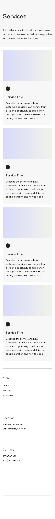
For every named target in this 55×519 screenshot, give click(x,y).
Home (6, 385)
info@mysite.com (11, 460)
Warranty (7, 390)
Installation (8, 395)
